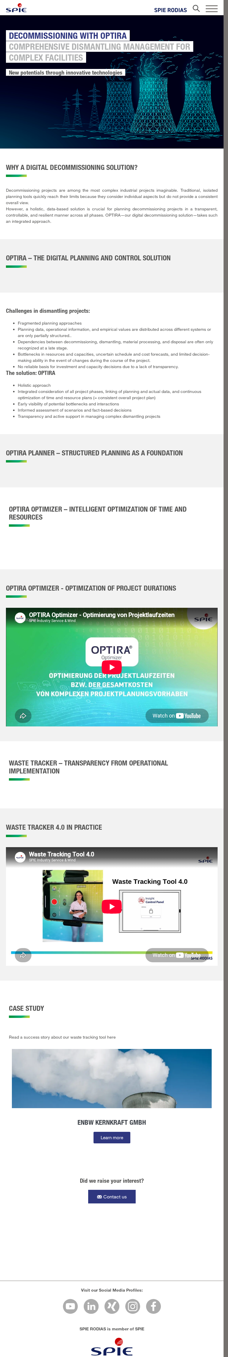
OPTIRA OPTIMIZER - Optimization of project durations (91, 588)
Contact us (115, 1196)
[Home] (16, 7)
